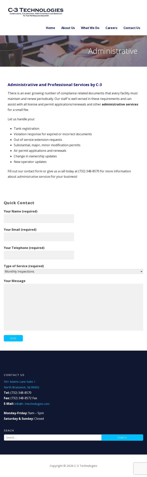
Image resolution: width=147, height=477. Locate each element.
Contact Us (131, 28)
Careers (111, 28)
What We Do (90, 28)
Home (50, 28)
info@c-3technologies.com (32, 404)
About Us (68, 28)
